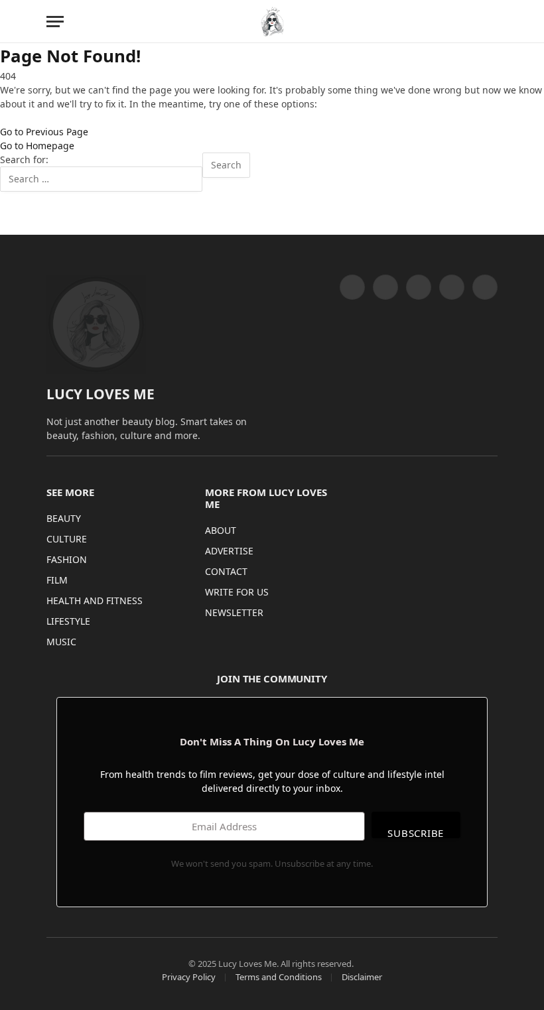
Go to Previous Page (44, 131)
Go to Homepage (37, 145)
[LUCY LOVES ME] (272, 21)
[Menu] (55, 21)
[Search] (492, 21)
